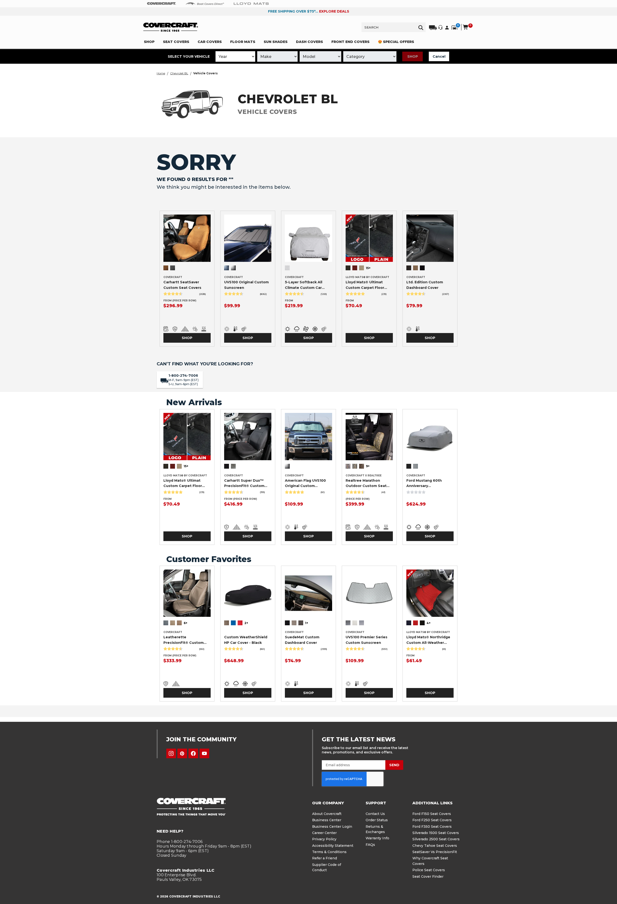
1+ (306, 623)
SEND (394, 765)
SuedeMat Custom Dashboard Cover (302, 640)
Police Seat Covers (428, 870)
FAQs (370, 844)
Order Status (377, 820)
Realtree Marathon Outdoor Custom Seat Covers (366, 483)
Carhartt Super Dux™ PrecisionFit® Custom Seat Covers (244, 483)
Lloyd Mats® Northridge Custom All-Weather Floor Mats (428, 640)
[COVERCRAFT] (171, 27)
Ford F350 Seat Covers (432, 826)
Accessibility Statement (332, 845)
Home (161, 73)
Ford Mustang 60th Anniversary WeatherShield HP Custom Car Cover (424, 483)
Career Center (324, 833)
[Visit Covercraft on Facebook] (193, 753)
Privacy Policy (324, 839)
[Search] (421, 27)
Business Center (326, 820)
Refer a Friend (324, 858)
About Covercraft (327, 814)
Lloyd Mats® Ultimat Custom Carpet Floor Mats (365, 285)
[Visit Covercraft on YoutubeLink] (204, 753)
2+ (246, 623)
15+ (368, 268)
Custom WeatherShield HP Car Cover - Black (245, 640)
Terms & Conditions (329, 852)
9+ (367, 466)
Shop (412, 56)
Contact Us (375, 814)
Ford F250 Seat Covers (432, 820)
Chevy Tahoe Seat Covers (434, 845)
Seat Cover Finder (427, 876)
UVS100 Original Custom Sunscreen (246, 285)
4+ (428, 623)
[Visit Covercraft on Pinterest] (182, 753)
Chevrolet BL (179, 73)
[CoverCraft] (161, 3)
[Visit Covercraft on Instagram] (171, 753)
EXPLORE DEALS (334, 11)
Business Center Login (332, 826)
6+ (185, 623)
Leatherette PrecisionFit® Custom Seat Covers (183, 640)
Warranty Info (377, 838)
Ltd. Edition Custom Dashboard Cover (424, 285)
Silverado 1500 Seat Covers (435, 833)
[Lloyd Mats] (251, 3)
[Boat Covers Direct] (205, 3)
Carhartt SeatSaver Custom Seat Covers (182, 285)
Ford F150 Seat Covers (431, 814)
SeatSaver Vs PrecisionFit (434, 852)
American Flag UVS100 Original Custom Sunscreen (305, 483)
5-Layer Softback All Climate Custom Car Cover (303, 285)
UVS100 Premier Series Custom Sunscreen (366, 640)
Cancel (439, 56)
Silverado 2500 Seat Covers (436, 839)
